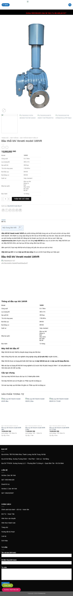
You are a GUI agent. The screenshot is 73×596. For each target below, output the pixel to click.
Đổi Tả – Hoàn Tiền (7, 514)
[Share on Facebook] (6, 210)
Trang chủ (4, 138)
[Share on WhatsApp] (3, 210)
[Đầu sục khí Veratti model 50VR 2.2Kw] (36, 411)
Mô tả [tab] (3, 221)
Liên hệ (3, 536)
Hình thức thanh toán (8, 523)
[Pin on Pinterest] (16, 210)
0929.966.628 (9, 480)
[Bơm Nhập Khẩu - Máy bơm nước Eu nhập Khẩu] (36, 5)
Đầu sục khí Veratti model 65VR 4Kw (11, 428)
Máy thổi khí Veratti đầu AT (29, 138)
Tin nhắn (4, 567)
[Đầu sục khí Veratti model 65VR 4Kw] (12, 411)
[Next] (67, 65)
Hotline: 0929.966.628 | (34, 13)
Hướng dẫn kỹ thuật (8, 532)
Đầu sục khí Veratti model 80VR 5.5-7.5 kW (59, 428)
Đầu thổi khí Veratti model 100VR (12, 233)
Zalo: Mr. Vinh (46, 13)
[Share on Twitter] (10, 210)
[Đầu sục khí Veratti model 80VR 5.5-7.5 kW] (60, 411)
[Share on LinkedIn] (20, 210)
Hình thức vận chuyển (8, 518)
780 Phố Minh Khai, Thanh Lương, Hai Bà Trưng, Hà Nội (27, 454)
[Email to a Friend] (13, 210)
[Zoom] (4, 110)
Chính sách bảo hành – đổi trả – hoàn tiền (15, 509)
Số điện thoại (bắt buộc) (9, 560)
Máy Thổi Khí (14, 138)
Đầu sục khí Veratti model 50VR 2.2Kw (35, 428)
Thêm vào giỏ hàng (21, 199)
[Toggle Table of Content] (19, 228)
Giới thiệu (4, 541)
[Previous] (5, 65)
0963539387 (9, 493)
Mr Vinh (13, 475)
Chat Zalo (7, 585)
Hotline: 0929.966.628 (11, 590)
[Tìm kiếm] (69, 4)
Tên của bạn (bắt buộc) (8, 552)
